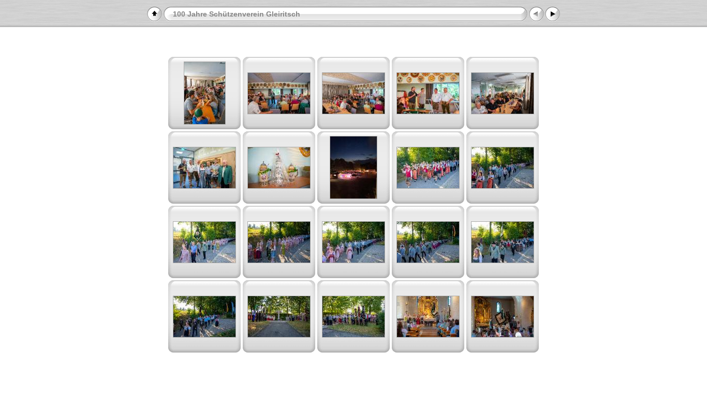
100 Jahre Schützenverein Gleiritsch (236, 14)
